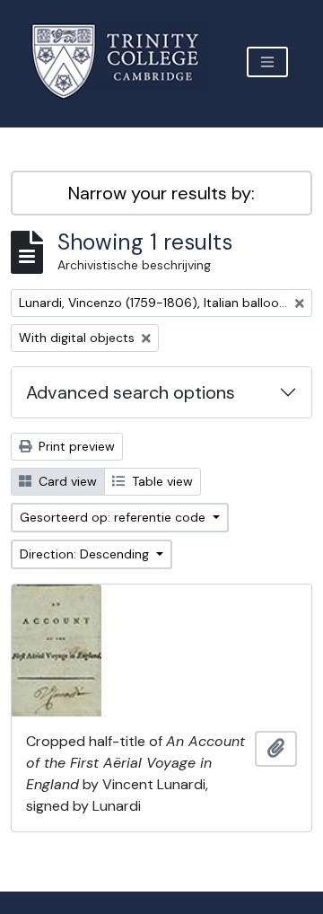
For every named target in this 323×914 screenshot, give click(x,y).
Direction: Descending (86, 554)
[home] (126, 61)
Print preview (75, 446)
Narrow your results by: (161, 193)
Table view (160, 481)
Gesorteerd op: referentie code (114, 517)
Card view (66, 481)
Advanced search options (130, 392)
